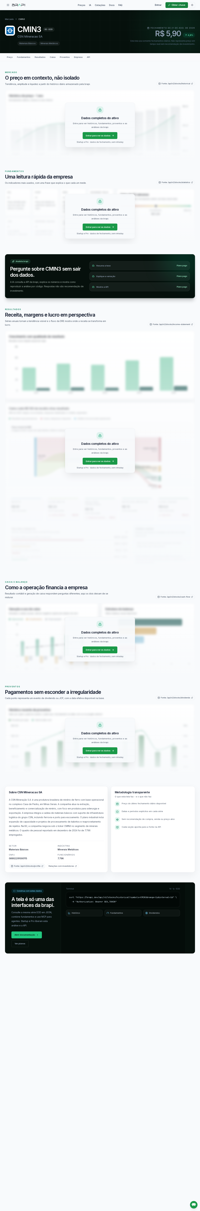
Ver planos (20, 943)
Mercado (9, 19)
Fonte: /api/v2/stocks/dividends (175, 697)
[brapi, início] (18, 5)
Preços (81, 5)
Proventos (65, 57)
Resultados (40, 57)
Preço (10, 57)
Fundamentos (23, 57)
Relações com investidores (61, 866)
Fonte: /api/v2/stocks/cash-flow (175, 597)
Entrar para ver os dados (98, 135)
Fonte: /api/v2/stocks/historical (176, 83)
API (88, 57)
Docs (112, 5)
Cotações (100, 5)
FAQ (120, 5)
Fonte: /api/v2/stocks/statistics (176, 182)
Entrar (158, 5)
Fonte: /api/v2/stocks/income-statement (171, 324)
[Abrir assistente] (194, 1204)
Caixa (52, 57)
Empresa (78, 57)
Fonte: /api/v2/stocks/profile (27, 866)
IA (90, 5)
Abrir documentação (25, 934)
